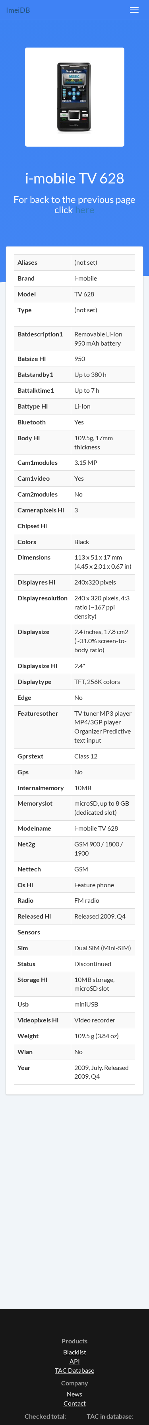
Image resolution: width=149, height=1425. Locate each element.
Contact (75, 1403)
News (74, 1394)
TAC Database (74, 1370)
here (85, 209)
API (75, 1361)
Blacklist (74, 1352)
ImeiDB (18, 10)
